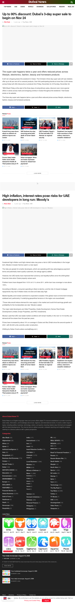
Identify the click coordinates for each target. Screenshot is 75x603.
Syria (52, 479)
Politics (28, 478)
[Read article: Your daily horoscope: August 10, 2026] (37, 535)
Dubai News (37, 2)
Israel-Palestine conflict (34, 449)
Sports (52, 470)
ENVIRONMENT (7, 479)
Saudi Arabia (54, 461)
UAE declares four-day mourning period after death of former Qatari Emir (28, 134)
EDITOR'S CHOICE (8, 470)
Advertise (11, 595)
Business (40, 7)
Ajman (4, 446)
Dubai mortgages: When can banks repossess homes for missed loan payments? (29, 160)
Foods (28, 483)
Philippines (30, 509)
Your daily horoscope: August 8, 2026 (22, 579)
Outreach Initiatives (33, 497)
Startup (52, 476)
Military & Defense (32, 470)
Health (28, 458)
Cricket (4, 461)
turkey (52, 494)
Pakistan (29, 500)
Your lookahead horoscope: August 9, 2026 (24, 571)
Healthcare (5, 499)
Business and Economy (10, 458)
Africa (4, 443)
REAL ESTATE (55, 440)
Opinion (29, 494)
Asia (3, 452)
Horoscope (6, 505)
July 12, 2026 (6, 140)
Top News (7, 7)
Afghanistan (6, 440)
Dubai (23, 7)
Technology (54, 485)
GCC (51, 446)
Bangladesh (6, 455)
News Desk (7, 204)
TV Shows (53, 497)
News (28, 473)
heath (4, 502)
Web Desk (7, 22)
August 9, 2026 (16, 573)
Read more (8, 565)
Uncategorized (55, 503)
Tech (52, 482)
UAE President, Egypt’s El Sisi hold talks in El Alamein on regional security (46, 134)
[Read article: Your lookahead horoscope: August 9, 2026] (6, 573)
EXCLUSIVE (6, 485)
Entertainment (7, 476)
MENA (28, 467)
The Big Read (54, 488)
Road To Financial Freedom (59, 452)
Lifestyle (29, 455)
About (4, 595)
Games (28, 486)
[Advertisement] (37, 187)
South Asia (54, 467)
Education (5, 473)
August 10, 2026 (15, 558)
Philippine (29, 506)
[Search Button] (72, 2)
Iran (27, 443)
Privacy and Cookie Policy (32, 600)
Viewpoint (53, 508)
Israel (28, 446)
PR (51, 438)
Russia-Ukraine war (57, 458)
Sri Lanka (53, 473)
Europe (4, 482)
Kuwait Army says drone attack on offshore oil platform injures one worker (10, 134)
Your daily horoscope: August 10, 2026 (16, 556)
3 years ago (17, 22)
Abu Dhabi (5, 438)
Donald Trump (7, 464)
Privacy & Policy (21, 595)
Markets (29, 464)
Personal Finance (32, 503)
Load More (37, 173)
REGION (62, 7)
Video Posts (54, 505)
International (9, 127)
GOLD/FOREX (51, 7)
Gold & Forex (6, 496)
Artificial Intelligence (9, 449)
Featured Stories (7, 491)
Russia (52, 455)
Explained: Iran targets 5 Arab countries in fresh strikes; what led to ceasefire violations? (65, 134)
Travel (28, 489)
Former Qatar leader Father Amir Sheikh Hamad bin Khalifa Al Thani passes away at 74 (10, 160)
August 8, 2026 (16, 581)
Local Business (31, 461)
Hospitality (6, 508)
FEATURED (6, 488)
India (28, 438)
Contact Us (32, 595)
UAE (15, 7)
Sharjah (53, 464)
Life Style (29, 452)
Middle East (53, 449)
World (30, 7)
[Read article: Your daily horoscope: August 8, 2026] (6, 580)
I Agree (46, 600)
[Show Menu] (3, 2)
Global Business (7, 493)
